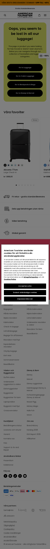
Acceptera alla (24, 286)
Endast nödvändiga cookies (25, 292)
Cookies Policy (10, 279)
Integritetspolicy (31, 277)
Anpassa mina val (25, 299)
